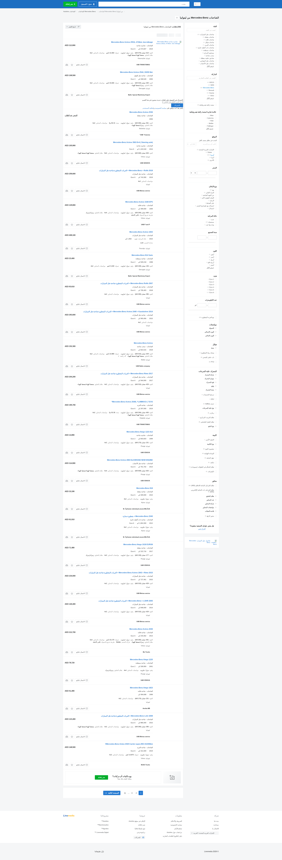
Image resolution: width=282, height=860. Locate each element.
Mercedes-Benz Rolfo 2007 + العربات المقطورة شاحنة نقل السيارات (126, 283)
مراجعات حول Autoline (174, 832)
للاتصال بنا (215, 828)
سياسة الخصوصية (160, 108)
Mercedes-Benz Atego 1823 (141, 688)
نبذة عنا (216, 821)
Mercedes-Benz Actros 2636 (141, 629)
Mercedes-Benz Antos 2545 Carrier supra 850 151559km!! (129, 744)
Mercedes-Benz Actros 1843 (141, 232)
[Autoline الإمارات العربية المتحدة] (211, 4)
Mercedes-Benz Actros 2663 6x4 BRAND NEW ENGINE (130, 460)
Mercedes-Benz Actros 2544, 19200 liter (136, 72)
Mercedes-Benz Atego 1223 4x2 (140, 432)
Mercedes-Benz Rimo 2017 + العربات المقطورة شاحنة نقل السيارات (127, 374)
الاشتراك (177, 105)
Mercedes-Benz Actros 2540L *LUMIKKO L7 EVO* (132, 402)
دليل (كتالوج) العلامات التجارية (172, 836)
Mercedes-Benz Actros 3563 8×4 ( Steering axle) (133, 142)
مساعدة (216, 825)
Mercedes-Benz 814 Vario (142, 255)
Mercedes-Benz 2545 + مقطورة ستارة (138, 516)
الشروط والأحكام (176, 821)
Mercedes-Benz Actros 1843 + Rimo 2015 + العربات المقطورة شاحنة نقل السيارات (121, 573)
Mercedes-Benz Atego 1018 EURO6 (138, 544)
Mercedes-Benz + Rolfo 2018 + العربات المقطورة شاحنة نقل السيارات (126, 170)
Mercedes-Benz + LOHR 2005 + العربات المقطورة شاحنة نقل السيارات (125, 601)
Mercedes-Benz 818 (144, 488)
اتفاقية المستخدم (148, 108)
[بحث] (187, 4)
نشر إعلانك (101, 777)
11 (125, 793)
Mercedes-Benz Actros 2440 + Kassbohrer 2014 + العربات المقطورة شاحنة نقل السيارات (118, 312)
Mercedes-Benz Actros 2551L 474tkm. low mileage (132, 42)
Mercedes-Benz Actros (143, 343)
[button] (72, 65)
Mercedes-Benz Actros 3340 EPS (139, 202)
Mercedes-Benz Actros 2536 (141, 112)
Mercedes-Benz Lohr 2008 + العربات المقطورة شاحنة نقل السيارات (127, 716)
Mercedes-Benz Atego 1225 (141, 659)
